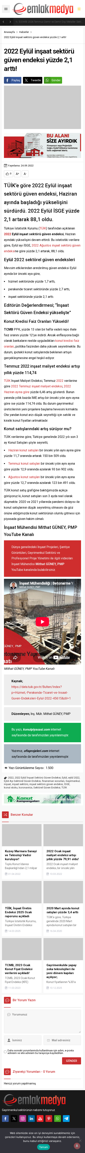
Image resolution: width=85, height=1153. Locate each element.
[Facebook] (5, 1118)
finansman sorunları (53, 780)
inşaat (7, 784)
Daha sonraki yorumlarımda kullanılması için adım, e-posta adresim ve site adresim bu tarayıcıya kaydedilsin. (41, 1051)
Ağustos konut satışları (24, 477)
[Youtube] (40, 1118)
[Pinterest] (48, 1118)
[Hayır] (80, 1140)
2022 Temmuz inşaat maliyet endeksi (36, 386)
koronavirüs (25, 787)
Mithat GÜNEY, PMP (50, 564)
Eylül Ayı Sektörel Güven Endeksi (22, 780)
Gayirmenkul (73, 780)
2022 (7, 234)
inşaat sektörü (20, 784)
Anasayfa (9, 32)
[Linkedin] (31, 1118)
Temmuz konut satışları (24, 463)
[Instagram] (22, 1118)
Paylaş (16, 80)
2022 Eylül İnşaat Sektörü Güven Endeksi (38, 777)
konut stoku (11, 787)
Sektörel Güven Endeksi (46, 787)
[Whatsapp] (57, 1118)
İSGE (67, 784)
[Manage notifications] (77, 1146)
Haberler (24, 32)
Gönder (56, 80)
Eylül (64, 777)
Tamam (43, 1147)
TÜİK (43, 228)
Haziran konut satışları (23, 450)
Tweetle (36, 80)
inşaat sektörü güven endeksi (46, 784)
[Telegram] (66, 1118)
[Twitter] (14, 1118)
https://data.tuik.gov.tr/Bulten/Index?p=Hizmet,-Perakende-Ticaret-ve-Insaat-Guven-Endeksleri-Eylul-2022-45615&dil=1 (41, 692)
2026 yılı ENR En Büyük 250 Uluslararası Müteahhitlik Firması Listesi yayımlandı (51, 21)
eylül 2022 (73, 777)
